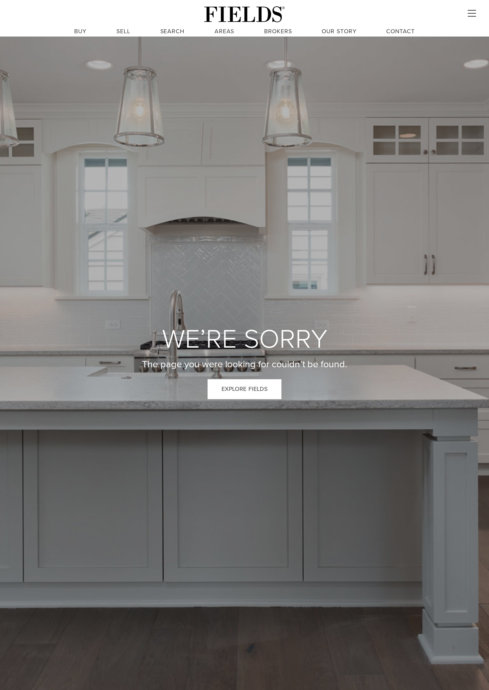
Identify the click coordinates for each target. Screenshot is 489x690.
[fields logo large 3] (244, 14)
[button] (471, 13)
